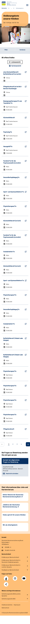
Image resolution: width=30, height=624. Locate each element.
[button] (7, 49)
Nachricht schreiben (12, 473)
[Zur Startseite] (8, 3)
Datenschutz (5, 607)
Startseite (4, 8)
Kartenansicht (16, 66)
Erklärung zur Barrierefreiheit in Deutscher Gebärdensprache (11, 561)
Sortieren (22, 49)
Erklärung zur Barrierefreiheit (10, 557)
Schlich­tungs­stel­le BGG (8, 598)
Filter (4, 49)
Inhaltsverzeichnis (7, 605)
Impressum (17, 605)
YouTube (24, 577)
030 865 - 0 (8, 547)
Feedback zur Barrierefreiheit (10, 570)
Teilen (6, 584)
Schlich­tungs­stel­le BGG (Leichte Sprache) (11, 595)
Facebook (6, 577)
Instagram (15, 577)
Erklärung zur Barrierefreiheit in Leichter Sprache (11, 566)
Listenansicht (16, 62)
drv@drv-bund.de (10, 550)
